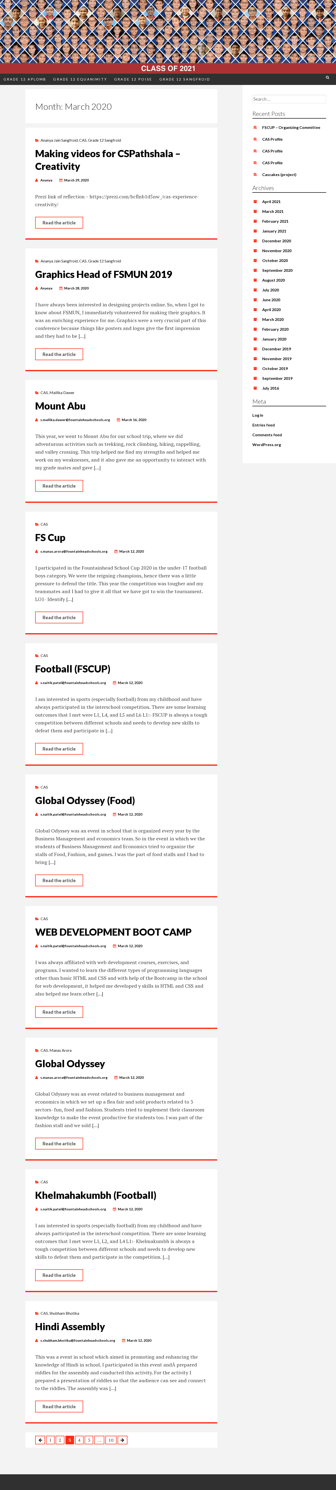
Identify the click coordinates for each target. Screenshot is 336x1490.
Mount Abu (60, 406)
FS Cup (50, 537)
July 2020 (270, 289)
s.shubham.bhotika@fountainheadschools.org (77, 1340)
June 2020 (271, 299)
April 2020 (271, 309)
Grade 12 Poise (133, 79)
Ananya (46, 180)
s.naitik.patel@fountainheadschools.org (73, 683)
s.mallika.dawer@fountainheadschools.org (75, 420)
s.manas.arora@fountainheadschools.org (73, 551)
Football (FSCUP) (72, 669)
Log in (257, 415)
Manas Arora (60, 1050)
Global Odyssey (70, 1063)
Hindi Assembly (70, 1326)
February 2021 (275, 221)
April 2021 (271, 201)
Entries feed (263, 425)
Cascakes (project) (279, 174)
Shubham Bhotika (64, 1313)
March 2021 (273, 211)
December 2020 (276, 240)
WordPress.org (266, 444)
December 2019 (276, 348)
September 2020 (277, 270)
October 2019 (275, 368)
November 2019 (276, 358)
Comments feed (267, 434)
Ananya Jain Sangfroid (59, 140)
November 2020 (276, 250)
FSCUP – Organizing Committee (291, 127)
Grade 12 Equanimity (80, 79)
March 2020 (273, 319)
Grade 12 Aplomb (24, 79)
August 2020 (273, 280)
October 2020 (275, 260)
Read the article (59, 222)
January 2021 (274, 231)
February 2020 (275, 329)
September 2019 (277, 378)
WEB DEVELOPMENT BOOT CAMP (113, 932)
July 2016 (270, 388)
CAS (83, 140)
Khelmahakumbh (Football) (95, 1195)
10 (110, 1440)
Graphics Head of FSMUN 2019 (103, 274)
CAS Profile (272, 139)
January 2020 (274, 339)
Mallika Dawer (62, 392)
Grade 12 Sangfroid (185, 79)
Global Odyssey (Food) (85, 800)
